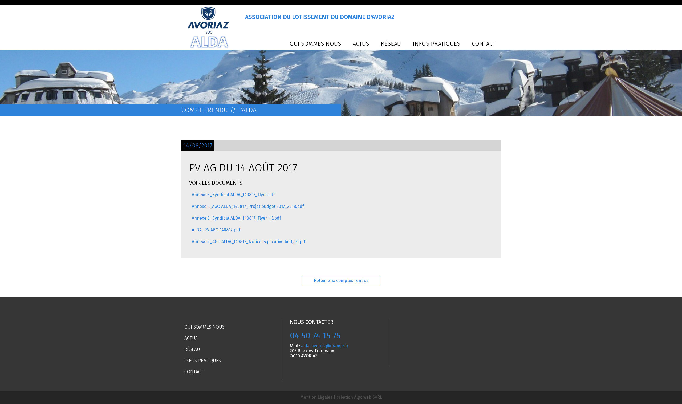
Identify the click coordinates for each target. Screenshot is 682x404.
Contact (484, 43)
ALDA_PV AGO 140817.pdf (216, 229)
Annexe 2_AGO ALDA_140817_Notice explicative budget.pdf (249, 241)
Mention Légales (316, 397)
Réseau (391, 43)
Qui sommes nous (315, 43)
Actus (361, 43)
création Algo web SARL (359, 397)
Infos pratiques (436, 43)
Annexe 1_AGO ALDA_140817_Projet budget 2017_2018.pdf (248, 206)
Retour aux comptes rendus (341, 280)
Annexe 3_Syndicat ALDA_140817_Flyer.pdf (233, 194)
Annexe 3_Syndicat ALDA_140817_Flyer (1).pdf (236, 218)
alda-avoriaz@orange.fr (324, 345)
